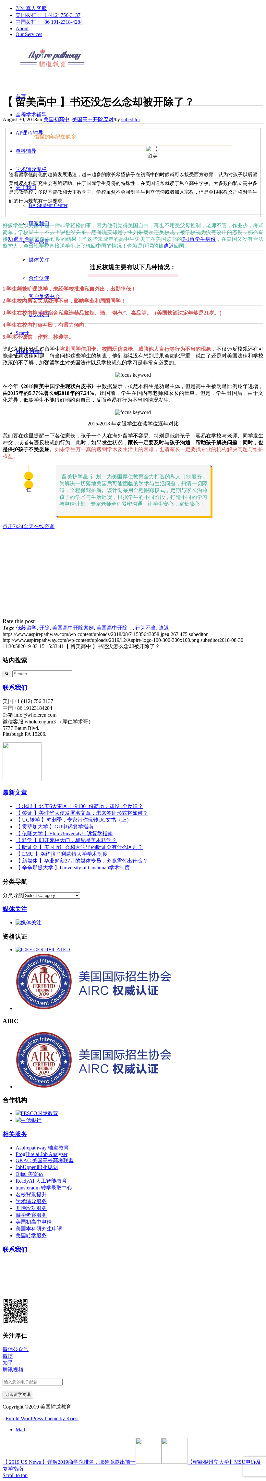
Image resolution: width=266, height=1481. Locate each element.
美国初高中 (56, 119)
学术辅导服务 (31, 1201)
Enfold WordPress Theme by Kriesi (42, 1418)
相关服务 (15, 1134)
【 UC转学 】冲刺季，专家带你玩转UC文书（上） (74, 820)
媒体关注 (15, 908)
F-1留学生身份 (199, 239)
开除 (44, 627)
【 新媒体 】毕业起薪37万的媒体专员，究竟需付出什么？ (82, 861)
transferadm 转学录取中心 (44, 1187)
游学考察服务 (31, 1215)
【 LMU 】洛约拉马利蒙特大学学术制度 (62, 854)
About (22, 28)
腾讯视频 (13, 1369)
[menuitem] (139, 8)
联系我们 (15, 687)
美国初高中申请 (34, 1222)
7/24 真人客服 (31, 8)
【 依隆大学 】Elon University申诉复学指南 (64, 833)
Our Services (29, 34)
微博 (8, 1356)
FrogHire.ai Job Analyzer (41, 1154)
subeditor (130, 119)
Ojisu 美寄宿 (29, 1174)
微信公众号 (16, 1349)
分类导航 (13, 895)
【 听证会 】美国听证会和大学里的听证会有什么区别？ (79, 847)
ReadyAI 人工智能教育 (41, 1181)
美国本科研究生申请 (39, 1228)
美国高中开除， (114, 627)
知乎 (8, 1363)
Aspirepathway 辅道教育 (42, 1147)
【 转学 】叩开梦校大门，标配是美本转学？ (66, 840)
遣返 (168, 246)
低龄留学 (26, 627)
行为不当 (145, 627)
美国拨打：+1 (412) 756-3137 (48, 15)
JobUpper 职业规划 (37, 1167)
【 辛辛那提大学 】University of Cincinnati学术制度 (73, 867)
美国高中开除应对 (93, 119)
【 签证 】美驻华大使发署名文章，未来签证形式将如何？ (82, 813)
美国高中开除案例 (73, 627)
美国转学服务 (31, 1235)
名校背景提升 (31, 1194)
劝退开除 (18, 239)
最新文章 (15, 792)
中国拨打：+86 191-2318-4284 (49, 22)
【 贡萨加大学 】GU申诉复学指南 (54, 826)
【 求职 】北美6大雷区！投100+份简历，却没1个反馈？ (79, 806)
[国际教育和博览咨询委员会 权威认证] (43, 949)
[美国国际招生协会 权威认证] (117, 1008)
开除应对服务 (31, 1208)
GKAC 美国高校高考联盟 (45, 1160)
